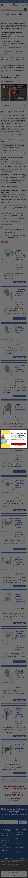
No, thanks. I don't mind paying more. (18, 445)
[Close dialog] (26, 431)
